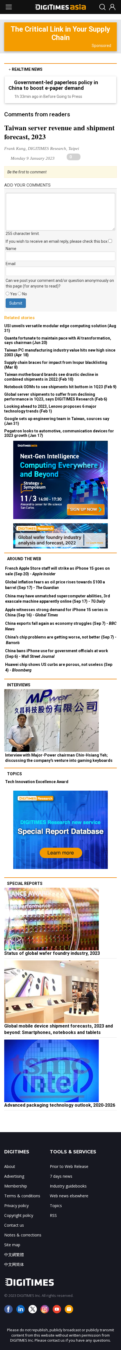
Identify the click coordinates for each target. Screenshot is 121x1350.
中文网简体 (14, 1264)
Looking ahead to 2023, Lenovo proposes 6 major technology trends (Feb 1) (50, 408)
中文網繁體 (14, 1254)
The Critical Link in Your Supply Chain (60, 33)
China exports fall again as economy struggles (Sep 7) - (60, 626)
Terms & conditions (22, 1195)
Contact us (14, 1225)
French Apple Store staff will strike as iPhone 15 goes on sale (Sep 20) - (57, 571)
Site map (12, 1244)
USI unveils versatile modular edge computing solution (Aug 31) (60, 328)
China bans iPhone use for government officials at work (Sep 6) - (56, 654)
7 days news (61, 1176)
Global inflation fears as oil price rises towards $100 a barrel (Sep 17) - (55, 585)
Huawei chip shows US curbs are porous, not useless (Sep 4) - (58, 667)
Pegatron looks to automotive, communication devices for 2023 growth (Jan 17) (59, 433)
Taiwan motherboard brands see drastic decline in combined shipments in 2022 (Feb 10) (51, 376)
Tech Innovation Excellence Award (36, 781)
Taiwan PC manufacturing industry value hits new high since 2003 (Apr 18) (59, 352)
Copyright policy (18, 1215)
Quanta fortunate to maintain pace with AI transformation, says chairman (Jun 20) (57, 340)
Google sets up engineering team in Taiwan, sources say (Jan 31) (56, 421)
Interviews (18, 685)
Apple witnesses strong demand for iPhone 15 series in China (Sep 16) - (56, 612)
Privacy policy (16, 1205)
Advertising (14, 1176)
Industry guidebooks (68, 1186)
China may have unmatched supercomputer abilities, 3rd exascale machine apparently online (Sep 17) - (57, 599)
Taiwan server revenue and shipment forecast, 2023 (59, 132)
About (9, 1166)
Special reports (24, 883)
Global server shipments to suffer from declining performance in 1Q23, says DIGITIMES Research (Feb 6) (55, 396)
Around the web (24, 559)
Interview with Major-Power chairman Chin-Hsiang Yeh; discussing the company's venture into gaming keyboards (59, 758)
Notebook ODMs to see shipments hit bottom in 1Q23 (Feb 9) (60, 387)
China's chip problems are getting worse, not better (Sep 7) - (60, 640)
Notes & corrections (22, 1235)
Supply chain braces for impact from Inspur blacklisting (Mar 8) (55, 364)
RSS (53, 1215)
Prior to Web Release (69, 1166)
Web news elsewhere (69, 1195)
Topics (14, 774)
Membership (15, 1186)
